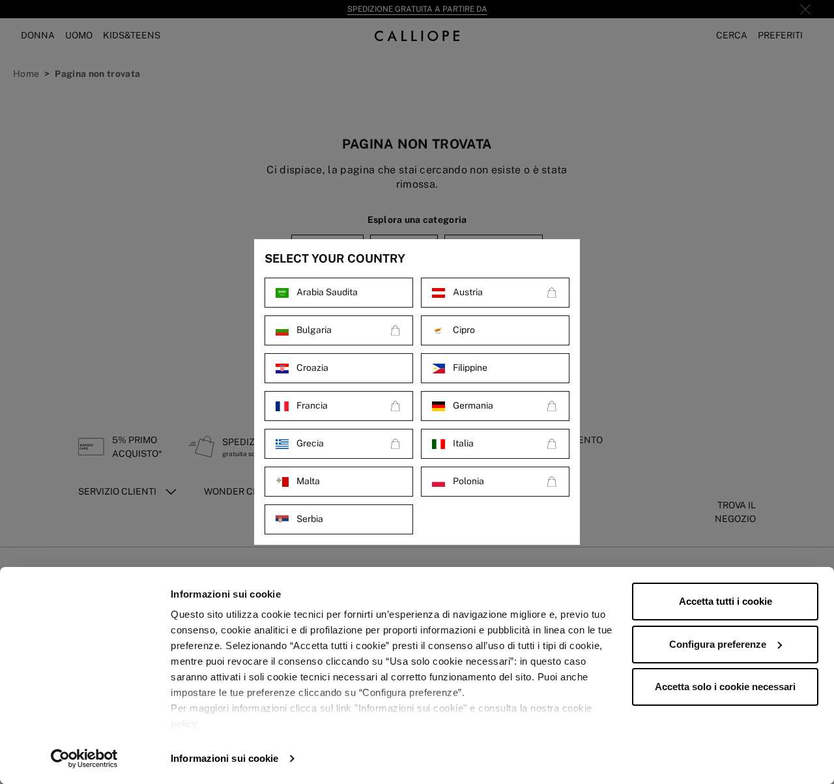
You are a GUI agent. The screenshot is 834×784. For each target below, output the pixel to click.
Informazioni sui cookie (224, 758)
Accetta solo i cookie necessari (725, 686)
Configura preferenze (717, 644)
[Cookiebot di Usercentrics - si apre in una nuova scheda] (84, 758)
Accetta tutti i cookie (725, 601)
